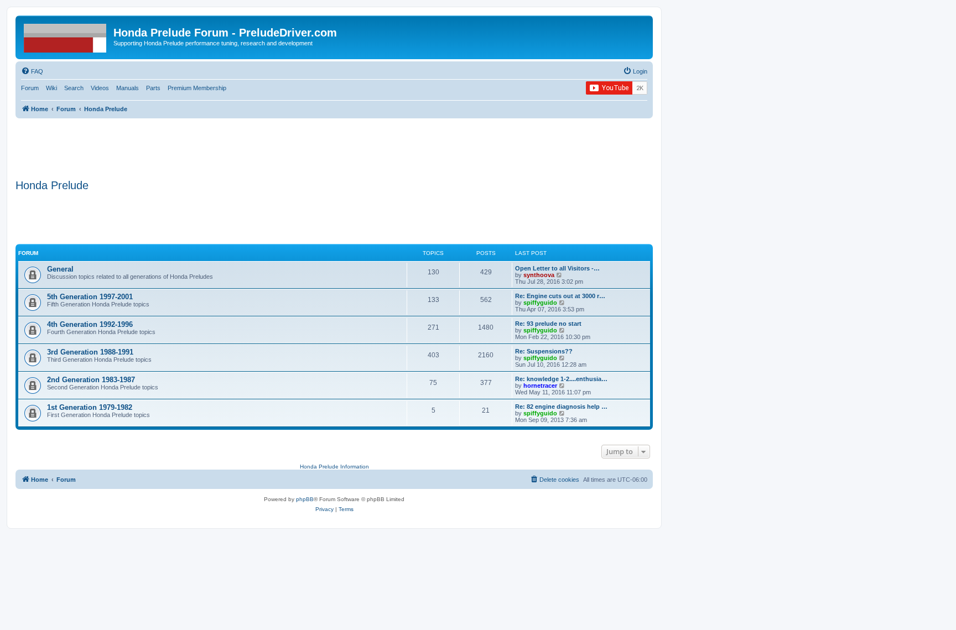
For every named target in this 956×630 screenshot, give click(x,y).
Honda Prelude (52, 185)
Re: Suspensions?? (544, 351)
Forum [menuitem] (30, 88)
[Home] (65, 36)
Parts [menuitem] (153, 88)
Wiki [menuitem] (51, 88)
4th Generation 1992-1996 (90, 324)
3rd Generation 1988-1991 (90, 352)
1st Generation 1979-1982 (89, 407)
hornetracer (540, 385)
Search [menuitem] (74, 88)
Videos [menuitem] (100, 88)
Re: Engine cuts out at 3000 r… (560, 296)
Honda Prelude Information (334, 467)
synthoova (538, 275)
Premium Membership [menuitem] (197, 88)
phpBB (305, 499)
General (60, 269)
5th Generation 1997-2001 (90, 297)
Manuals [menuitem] (127, 88)
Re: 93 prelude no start (548, 323)
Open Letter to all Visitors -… (557, 268)
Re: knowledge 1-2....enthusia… (561, 379)
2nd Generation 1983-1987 (91, 380)
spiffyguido (540, 302)
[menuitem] (32, 71)
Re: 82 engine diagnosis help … (561, 406)
